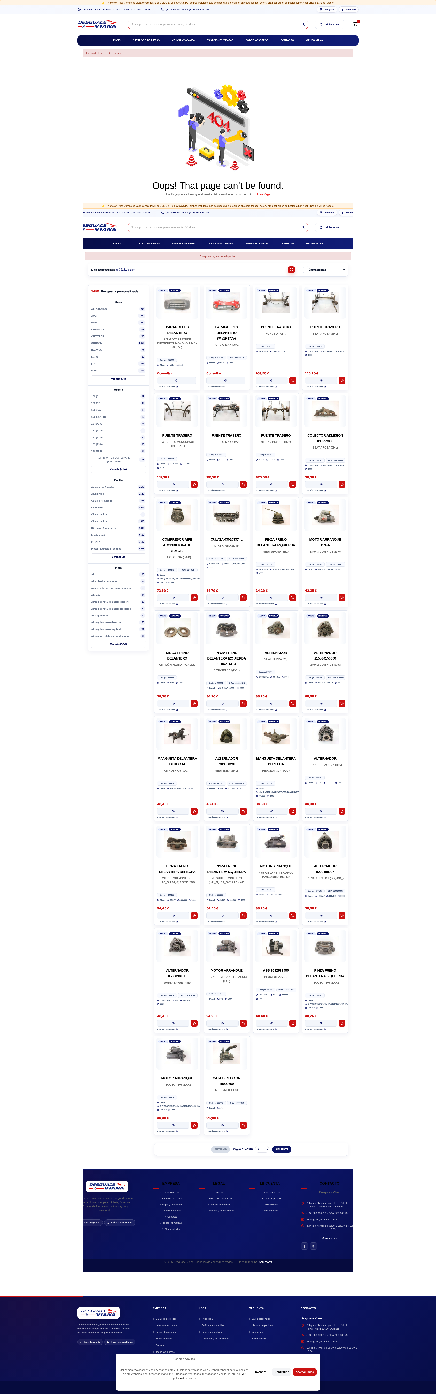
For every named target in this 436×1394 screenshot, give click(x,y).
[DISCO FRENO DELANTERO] (177, 628)
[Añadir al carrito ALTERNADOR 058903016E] (194, 1023)
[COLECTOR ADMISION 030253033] (325, 411)
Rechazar (261, 1372)
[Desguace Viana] (107, 1186)
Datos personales (271, 1192)
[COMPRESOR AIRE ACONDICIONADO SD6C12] (177, 515)
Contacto (287, 40)
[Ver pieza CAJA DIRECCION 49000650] (222, 1125)
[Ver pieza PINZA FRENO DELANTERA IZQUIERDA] (272, 597)
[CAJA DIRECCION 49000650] (227, 1054)
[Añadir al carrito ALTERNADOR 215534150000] (342, 703)
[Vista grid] (291, 269)
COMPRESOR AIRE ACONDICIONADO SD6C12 (177, 545)
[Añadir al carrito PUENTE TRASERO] (292, 380)
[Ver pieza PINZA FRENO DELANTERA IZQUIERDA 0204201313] (222, 703)
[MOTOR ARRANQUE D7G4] (325, 515)
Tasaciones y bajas (220, 40)
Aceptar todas (305, 1372)
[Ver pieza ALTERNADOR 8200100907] (321, 915)
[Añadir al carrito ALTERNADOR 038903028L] (243, 811)
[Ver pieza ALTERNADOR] (272, 703)
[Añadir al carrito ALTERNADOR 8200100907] (342, 915)
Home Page (263, 194)
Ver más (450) (118, 469)
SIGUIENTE (281, 1149)
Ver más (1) (118, 556)
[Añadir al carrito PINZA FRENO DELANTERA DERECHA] (194, 915)
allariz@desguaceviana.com (321, 1219)
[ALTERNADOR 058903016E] (177, 946)
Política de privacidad (220, 1198)
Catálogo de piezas (146, 40)
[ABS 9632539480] (276, 946)
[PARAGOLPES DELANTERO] (177, 303)
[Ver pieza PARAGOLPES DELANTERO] (176, 380)
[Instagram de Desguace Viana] (313, 1246)
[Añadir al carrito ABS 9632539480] (292, 1023)
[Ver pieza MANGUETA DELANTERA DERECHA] (173, 811)
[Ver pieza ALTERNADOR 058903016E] (173, 1023)
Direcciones (271, 1204)
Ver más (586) (118, 644)
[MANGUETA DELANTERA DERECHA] (177, 734)
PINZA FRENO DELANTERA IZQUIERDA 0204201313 (226, 658)
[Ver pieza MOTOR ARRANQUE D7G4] (321, 597)
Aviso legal (220, 1192)
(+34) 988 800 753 (176, 9)
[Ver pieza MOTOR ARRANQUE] (272, 915)
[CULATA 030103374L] (227, 515)
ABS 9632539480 (276, 970)
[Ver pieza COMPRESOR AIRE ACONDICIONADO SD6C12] (173, 597)
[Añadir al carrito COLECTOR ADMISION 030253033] (342, 484)
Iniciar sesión (271, 1210)
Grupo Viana (314, 40)
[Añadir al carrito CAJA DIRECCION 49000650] (243, 1125)
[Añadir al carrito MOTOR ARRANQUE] (292, 915)
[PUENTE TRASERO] (276, 303)
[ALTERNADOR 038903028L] (227, 734)
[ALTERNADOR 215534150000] (325, 628)
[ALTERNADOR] (276, 628)
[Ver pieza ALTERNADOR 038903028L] (222, 811)
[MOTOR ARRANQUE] (276, 842)
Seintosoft (265, 1262)
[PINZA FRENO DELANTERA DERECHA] (177, 842)
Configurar (282, 1372)
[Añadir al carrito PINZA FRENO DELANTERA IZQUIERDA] (292, 597)
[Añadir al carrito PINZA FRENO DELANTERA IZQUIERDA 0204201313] (243, 703)
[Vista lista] (299, 269)
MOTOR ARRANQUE (276, 866)
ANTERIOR (220, 1149)
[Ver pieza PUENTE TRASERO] (272, 380)
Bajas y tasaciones (172, 1204)
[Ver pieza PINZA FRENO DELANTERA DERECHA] (173, 915)
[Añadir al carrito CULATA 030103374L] (243, 597)
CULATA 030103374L (227, 539)
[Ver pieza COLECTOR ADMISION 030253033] (321, 484)
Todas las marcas (172, 1222)
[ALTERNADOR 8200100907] (325, 842)
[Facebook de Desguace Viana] (304, 1246)
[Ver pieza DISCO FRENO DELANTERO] (173, 703)
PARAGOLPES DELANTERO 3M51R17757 (226, 332)
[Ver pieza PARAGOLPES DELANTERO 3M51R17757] (226, 380)
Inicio (117, 40)
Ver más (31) (118, 378)
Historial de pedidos (271, 1198)
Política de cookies (220, 1204)
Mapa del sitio (172, 1229)
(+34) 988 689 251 (199, 9)
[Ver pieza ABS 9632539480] (272, 1023)
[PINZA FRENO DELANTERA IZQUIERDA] (276, 515)
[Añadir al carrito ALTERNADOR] (292, 703)
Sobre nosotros (257, 40)
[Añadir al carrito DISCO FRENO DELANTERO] (194, 703)
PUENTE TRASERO (276, 327)
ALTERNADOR (276, 653)
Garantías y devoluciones (220, 1210)
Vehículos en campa (172, 1198)
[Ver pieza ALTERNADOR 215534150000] (321, 703)
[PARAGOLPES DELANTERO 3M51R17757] (227, 303)
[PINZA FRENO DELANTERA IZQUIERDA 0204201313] (227, 628)
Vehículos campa (183, 40)
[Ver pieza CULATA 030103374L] (222, 597)
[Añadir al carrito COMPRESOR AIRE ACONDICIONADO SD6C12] (194, 597)
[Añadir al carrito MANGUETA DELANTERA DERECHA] (194, 811)
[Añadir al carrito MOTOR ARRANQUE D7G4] (342, 597)
